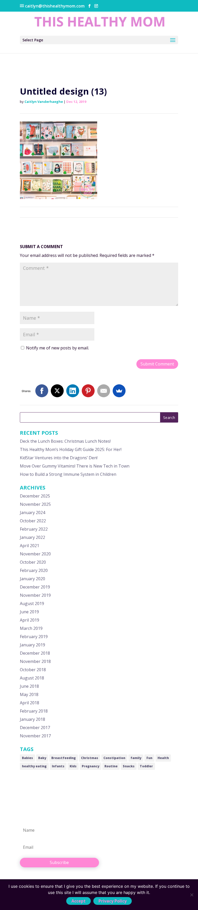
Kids (73, 766)
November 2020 (35, 554)
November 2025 (35, 504)
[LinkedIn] (72, 390)
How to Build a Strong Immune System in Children (68, 474)
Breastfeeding (63, 758)
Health (163, 758)
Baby (42, 758)
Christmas (89, 758)
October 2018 (33, 669)
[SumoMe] (119, 390)
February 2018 (34, 711)
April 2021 (29, 545)
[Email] (103, 390)
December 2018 (35, 653)
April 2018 (29, 703)
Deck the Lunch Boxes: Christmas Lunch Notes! (65, 441)
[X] (57, 390)
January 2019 (32, 645)
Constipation (114, 758)
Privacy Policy (112, 901)
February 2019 (34, 636)
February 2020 (34, 570)
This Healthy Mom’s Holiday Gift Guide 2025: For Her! (70, 449)
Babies (27, 758)
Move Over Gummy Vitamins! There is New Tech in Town (74, 466)
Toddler (146, 766)
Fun (149, 758)
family (135, 758)
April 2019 (29, 620)
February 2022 (34, 529)
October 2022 (33, 521)
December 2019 (35, 587)
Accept (78, 901)
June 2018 (29, 686)
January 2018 (32, 719)
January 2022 (32, 537)
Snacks (129, 766)
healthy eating (34, 766)
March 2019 (31, 628)
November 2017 (35, 736)
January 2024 (32, 512)
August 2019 (32, 603)
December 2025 (35, 496)
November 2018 (35, 661)
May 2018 (29, 694)
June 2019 (29, 612)
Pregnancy (90, 766)
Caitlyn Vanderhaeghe (43, 101)
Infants (58, 766)
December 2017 (35, 727)
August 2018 (32, 678)
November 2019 (35, 595)
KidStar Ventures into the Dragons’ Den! (58, 458)
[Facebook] (41, 390)
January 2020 (32, 579)
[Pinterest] (88, 390)
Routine (111, 766)
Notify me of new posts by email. (57, 348)
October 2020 (33, 562)
